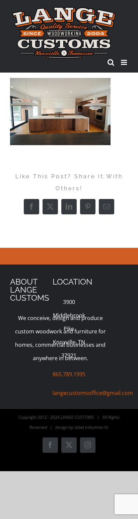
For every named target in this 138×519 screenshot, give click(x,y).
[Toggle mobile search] (111, 62)
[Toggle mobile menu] (124, 62)
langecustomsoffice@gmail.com (93, 393)
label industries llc (92, 427)
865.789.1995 (69, 374)
